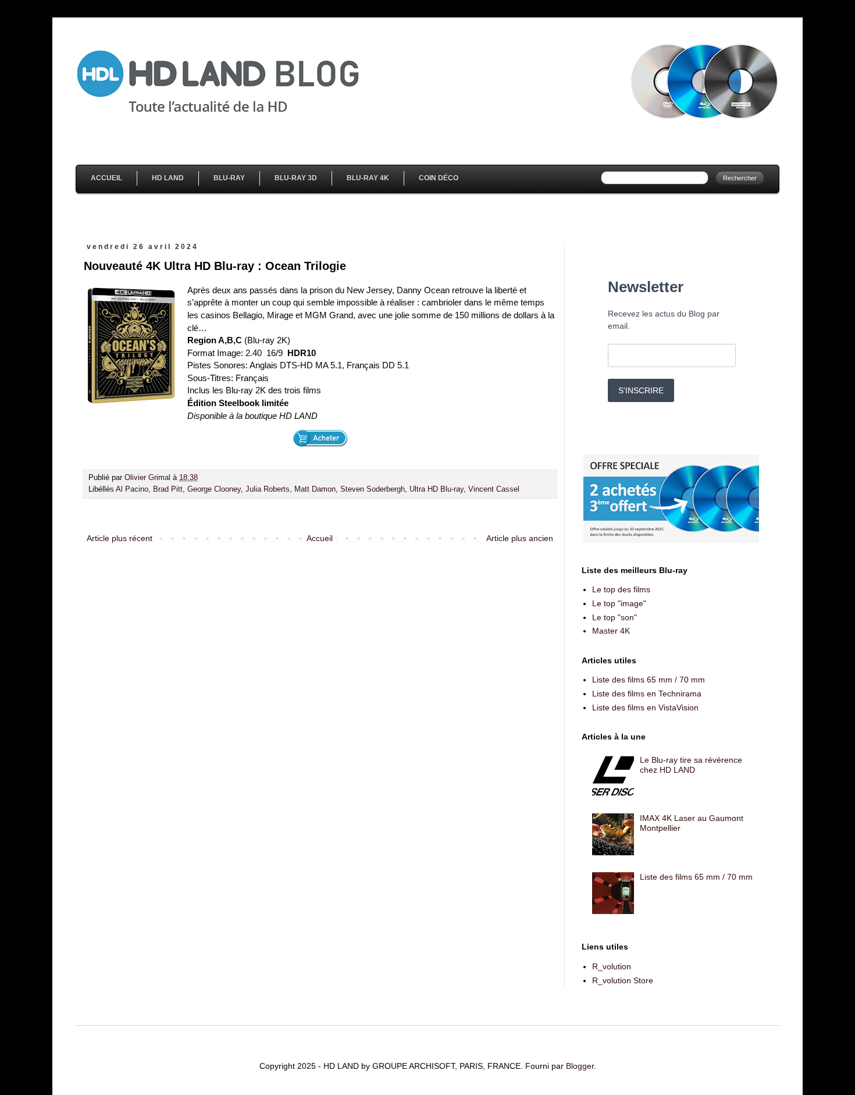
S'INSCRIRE (641, 390)
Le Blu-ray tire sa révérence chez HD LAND (691, 764)
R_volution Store (622, 980)
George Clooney (214, 489)
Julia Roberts (267, 489)
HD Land (168, 178)
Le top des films (621, 589)
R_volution (611, 966)
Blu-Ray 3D (296, 178)
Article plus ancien (519, 538)
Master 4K (611, 630)
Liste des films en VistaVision (645, 707)
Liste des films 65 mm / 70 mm (648, 679)
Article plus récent (119, 538)
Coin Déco (438, 178)
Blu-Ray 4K (368, 178)
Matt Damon (315, 489)
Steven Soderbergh (372, 489)
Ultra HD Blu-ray (436, 489)
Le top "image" (619, 603)
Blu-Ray (229, 178)
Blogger (580, 1066)
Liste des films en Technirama (646, 693)
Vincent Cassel (493, 489)
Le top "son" (614, 617)
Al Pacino (132, 489)
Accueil (106, 178)
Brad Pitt (168, 489)
